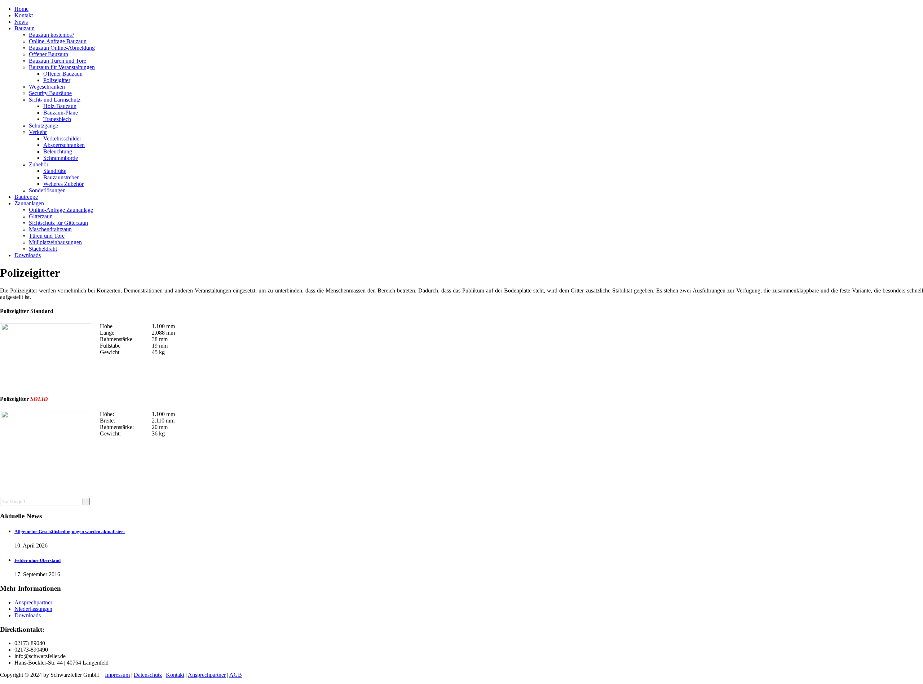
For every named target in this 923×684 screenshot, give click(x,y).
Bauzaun (24, 28)
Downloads (27, 255)
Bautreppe (26, 197)
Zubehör (38, 164)
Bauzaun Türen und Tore (57, 61)
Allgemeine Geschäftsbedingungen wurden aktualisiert (69, 531)
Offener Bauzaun (48, 54)
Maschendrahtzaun (50, 229)
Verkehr (38, 132)
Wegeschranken (47, 87)
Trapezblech (57, 119)
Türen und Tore (47, 236)
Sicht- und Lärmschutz (54, 100)
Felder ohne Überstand (37, 560)
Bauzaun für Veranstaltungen (62, 67)
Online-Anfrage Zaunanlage (61, 210)
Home (21, 9)
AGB (235, 675)
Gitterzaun (41, 216)
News (21, 22)
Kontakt (23, 15)
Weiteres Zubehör (63, 184)
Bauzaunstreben (61, 177)
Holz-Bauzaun (59, 106)
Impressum (117, 675)
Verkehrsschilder (62, 138)
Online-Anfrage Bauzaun (58, 41)
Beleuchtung (57, 151)
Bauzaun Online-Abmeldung (62, 48)
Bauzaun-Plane (60, 112)
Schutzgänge (43, 125)
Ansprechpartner (33, 602)
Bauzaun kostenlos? (51, 35)
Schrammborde (60, 158)
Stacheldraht (43, 249)
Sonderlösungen (47, 190)
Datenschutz (148, 675)
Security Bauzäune (50, 93)
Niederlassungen (33, 609)
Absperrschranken (64, 145)
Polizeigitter (56, 80)
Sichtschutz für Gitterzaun (58, 223)
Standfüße (54, 171)
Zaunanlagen (29, 203)
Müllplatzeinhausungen (55, 242)
